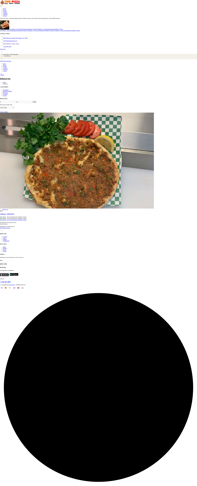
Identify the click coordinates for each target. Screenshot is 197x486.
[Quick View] (1, 209)
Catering (5, 13)
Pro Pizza (5, 92)
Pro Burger (5, 90)
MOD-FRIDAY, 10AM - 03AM (11, 43)
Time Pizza (12, 284)
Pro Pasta (5, 94)
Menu (4, 247)
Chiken (5, 95)
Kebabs (5, 11)
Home (4, 8)
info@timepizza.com (5, 228)
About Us (5, 14)
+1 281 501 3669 (5, 282)
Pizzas (4, 10)
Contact (5, 15)
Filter (34, 102)
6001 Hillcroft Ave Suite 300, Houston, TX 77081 (15, 38)
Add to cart (5, 209)
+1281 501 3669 (7, 46)
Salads (4, 251)
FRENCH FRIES (7, 91)
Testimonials (6, 241)
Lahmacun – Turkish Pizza (7, 214)
